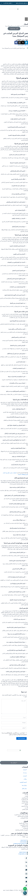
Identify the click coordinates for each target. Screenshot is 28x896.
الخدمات (25, 776)
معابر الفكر (24, 788)
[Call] (25, 893)
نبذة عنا (25, 772)
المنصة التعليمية (23, 782)
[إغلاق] (1, 3)
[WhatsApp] (25, 889)
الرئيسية (25, 769)
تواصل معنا (24, 785)
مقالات (25, 779)
